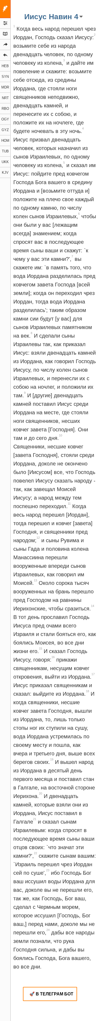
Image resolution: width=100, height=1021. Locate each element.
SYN (5, 77)
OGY (5, 119)
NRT (5, 98)
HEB (5, 66)
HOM (5, 141)
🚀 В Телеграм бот (51, 994)
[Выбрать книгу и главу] (5, 34)
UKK (5, 162)
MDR (5, 87)
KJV (5, 173)
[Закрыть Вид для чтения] (5, 9)
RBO (5, 109)
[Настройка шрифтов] (5, 23)
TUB (5, 151)
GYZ (5, 130)
